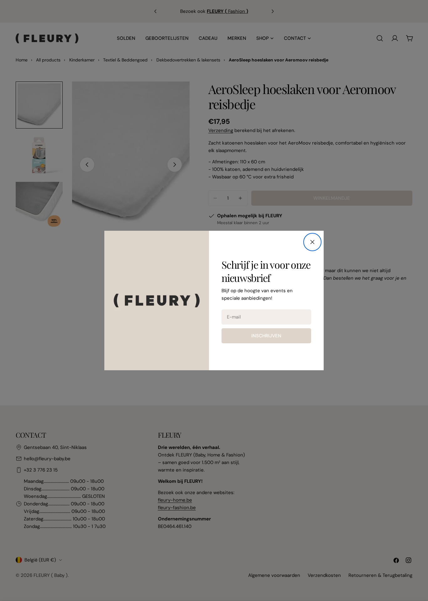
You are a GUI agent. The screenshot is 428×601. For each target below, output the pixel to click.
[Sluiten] (312, 242)
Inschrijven (266, 336)
